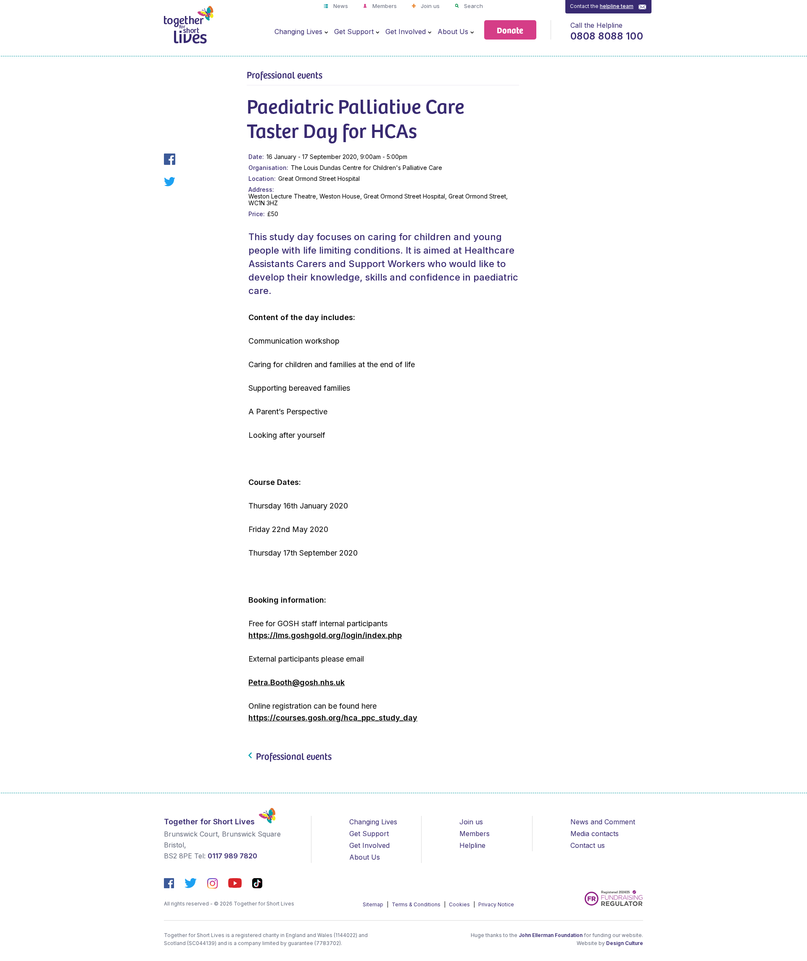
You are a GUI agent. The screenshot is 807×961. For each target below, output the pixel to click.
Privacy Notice (496, 904)
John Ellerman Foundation (551, 935)
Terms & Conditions (417, 904)
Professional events (284, 74)
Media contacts (594, 833)
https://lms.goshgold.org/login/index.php (325, 635)
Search (472, 6)
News (340, 6)
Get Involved (405, 31)
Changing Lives (298, 31)
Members (384, 6)
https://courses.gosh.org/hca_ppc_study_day (332, 717)
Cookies (460, 904)
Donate (510, 30)
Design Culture (624, 943)
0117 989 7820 (232, 856)
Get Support (354, 31)
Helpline (472, 845)
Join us (429, 6)
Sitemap (374, 904)
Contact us (587, 845)
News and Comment (602, 822)
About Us (453, 31)
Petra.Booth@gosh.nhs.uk (296, 682)
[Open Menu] (326, 32)
